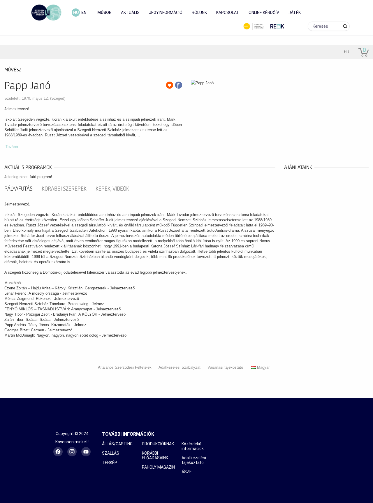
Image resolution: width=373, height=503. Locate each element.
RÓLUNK (199, 12)
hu (76, 12)
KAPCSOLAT (227, 12)
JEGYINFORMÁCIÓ (165, 12)
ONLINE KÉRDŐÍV (264, 12)
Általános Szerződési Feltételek (125, 367)
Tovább (12, 147)
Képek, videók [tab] (112, 189)
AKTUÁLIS (130, 12)
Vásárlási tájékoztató (225, 367)
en (84, 12)
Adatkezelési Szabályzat (179, 367)
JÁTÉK (294, 12)
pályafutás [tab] (18, 189)
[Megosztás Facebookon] (178, 85)
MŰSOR (104, 12)
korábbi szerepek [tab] (64, 189)
